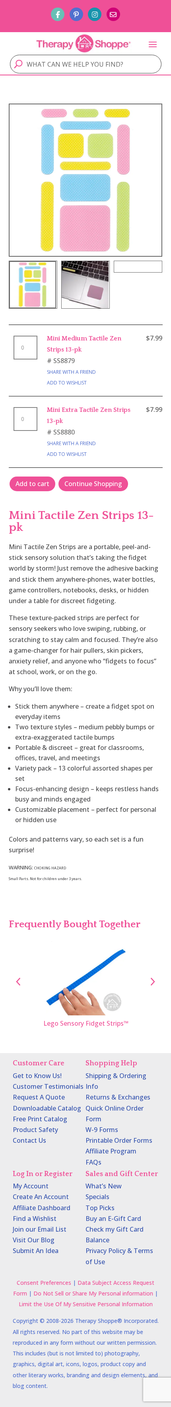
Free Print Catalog (40, 1119)
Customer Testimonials (48, 1086)
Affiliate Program (111, 1151)
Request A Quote (39, 1097)
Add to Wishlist (67, 382)
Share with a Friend (71, 372)
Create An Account (41, 1196)
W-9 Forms (102, 1129)
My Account (31, 1186)
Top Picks (100, 1207)
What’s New (104, 1186)
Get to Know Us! (37, 1075)
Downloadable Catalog (47, 1108)
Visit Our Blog (33, 1240)
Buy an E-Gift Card (113, 1218)
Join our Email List (39, 1229)
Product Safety (35, 1129)
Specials (97, 1196)
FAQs (93, 1162)
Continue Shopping (93, 483)
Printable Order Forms (119, 1140)
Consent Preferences (44, 1282)
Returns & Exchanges (118, 1097)
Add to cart (32, 483)
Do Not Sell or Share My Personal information (93, 1293)
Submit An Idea (35, 1250)
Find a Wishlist (34, 1218)
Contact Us (29, 1140)
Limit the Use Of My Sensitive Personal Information (86, 1304)
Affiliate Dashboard (41, 1207)
